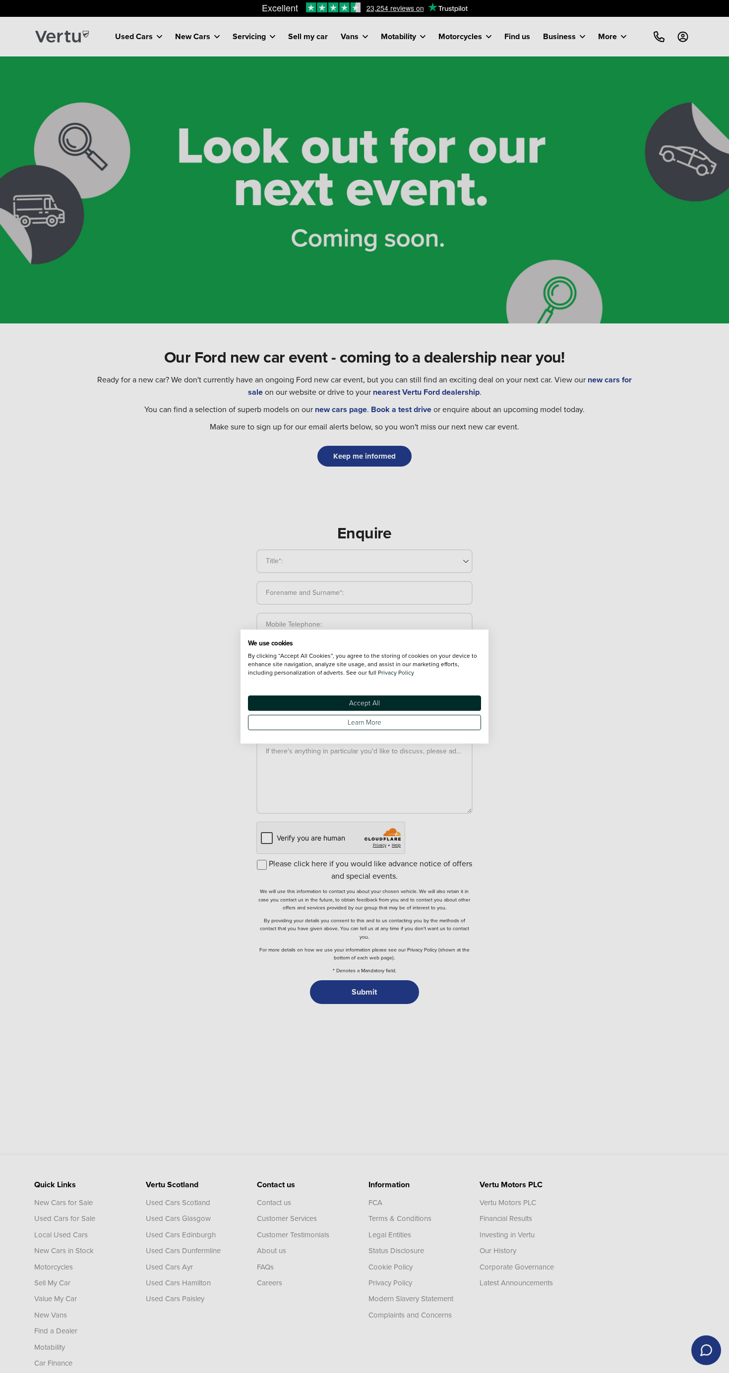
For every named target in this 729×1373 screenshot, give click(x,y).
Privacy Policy (396, 672)
